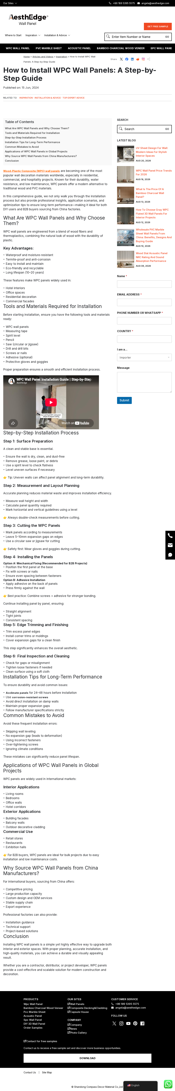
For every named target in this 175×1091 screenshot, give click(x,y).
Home (27, 56)
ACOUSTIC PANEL (79, 48)
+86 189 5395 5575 (124, 3)
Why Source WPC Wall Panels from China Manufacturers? (41, 156)
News (73, 1028)
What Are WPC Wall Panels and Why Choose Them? (37, 128)
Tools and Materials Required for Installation (32, 133)
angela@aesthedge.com (155, 3)
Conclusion (12, 160)
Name (122, 276)
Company (76, 1024)
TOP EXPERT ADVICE (73, 97)
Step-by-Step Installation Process (25, 137)
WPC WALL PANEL (18, 48)
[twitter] (77, 108)
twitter (121, 59)
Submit (124, 400)
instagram (143, 59)
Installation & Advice (55, 35)
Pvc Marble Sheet (34, 1012)
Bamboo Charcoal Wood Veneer (121, 48)
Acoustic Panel (33, 1015)
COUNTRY (125, 331)
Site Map (47, 1072)
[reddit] (90, 108)
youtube (128, 1023)
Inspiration (31, 35)
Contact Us (30, 1072)
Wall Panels (77, 1004)
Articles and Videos (42, 56)
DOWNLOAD (88, 1058)
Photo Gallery (78, 1032)
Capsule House (79, 1012)
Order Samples (33, 1027)
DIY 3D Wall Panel (34, 1023)
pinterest (135, 1023)
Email (170, 545)
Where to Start (13, 35)
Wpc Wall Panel (33, 1004)
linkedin (132, 59)
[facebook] (83, 108)
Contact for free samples (41, 1041)
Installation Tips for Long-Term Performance (32, 142)
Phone (170, 535)
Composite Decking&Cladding (88, 1008)
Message (123, 367)
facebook (127, 59)
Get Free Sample (157, 26)
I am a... (122, 349)
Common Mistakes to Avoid (22, 146)
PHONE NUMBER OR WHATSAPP (140, 312)
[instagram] (102, 108)
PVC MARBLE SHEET (49, 48)
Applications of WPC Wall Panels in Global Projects (36, 151)
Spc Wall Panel (33, 1019)
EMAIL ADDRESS (129, 294)
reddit (137, 59)
